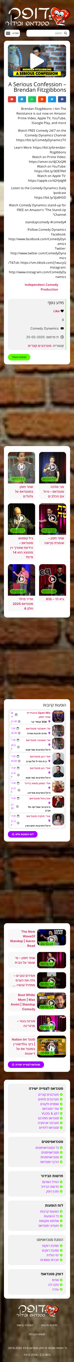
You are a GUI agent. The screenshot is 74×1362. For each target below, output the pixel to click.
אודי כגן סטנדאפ (40, 756)
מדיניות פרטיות (49, 1325)
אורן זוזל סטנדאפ (40, 798)
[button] (12, 33)
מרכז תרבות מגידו (37, 733)
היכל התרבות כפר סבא (38, 749)
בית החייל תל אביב (36, 761)
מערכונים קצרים (40, 346)
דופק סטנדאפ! (52, 1273)
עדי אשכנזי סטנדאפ (38, 728)
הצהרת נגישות (25, 1325)
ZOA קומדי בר (39, 721)
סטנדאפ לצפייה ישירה (46, 1088)
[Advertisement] (37, 405)
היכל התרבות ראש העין (38, 825)
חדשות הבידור (52, 1175)
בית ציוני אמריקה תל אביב (39, 809)
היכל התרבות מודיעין (39, 792)
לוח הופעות (54, 1205)
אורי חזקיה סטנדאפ (38, 816)
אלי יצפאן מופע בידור (37, 783)
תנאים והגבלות (37, 1334)
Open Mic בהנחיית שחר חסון (39, 714)
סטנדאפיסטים (52, 1141)
